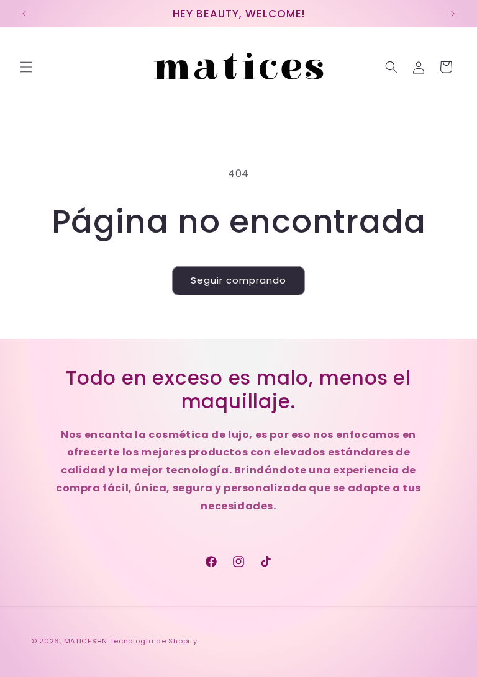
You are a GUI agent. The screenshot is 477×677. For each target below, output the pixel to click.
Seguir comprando (238, 280)
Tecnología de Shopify (154, 641)
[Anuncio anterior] (24, 13)
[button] (26, 67)
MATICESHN (85, 641)
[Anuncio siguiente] (452, 13)
